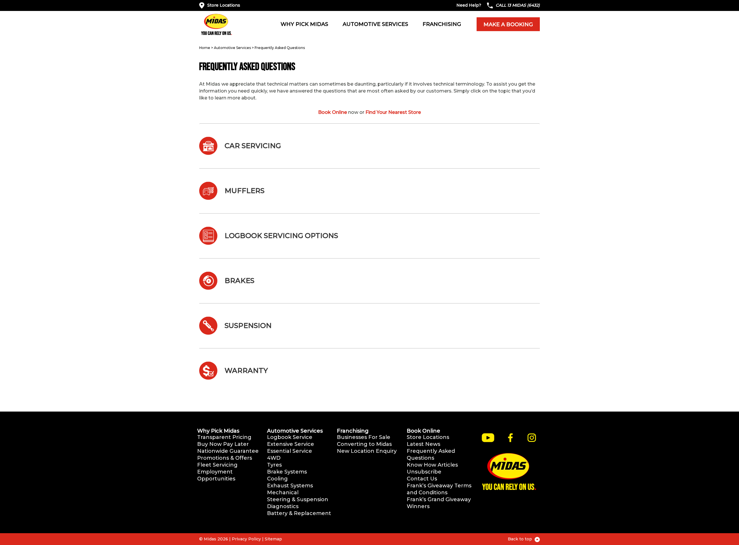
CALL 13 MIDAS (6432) (518, 5)
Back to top (520, 539)
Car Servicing (253, 146)
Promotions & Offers (224, 458)
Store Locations (223, 5)
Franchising (442, 24)
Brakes (239, 280)
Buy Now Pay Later (223, 444)
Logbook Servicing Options (281, 235)
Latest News (423, 444)
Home (204, 48)
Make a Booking (508, 24)
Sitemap (273, 539)
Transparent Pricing (224, 437)
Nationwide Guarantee (228, 451)
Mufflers (244, 190)
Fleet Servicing (217, 465)
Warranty (246, 370)
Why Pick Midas (304, 24)
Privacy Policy (246, 539)
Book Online (332, 112)
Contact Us (422, 479)
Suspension (248, 325)
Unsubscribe (424, 472)
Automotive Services (375, 24)
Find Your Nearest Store (393, 112)
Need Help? (468, 5)
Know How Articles (432, 465)
